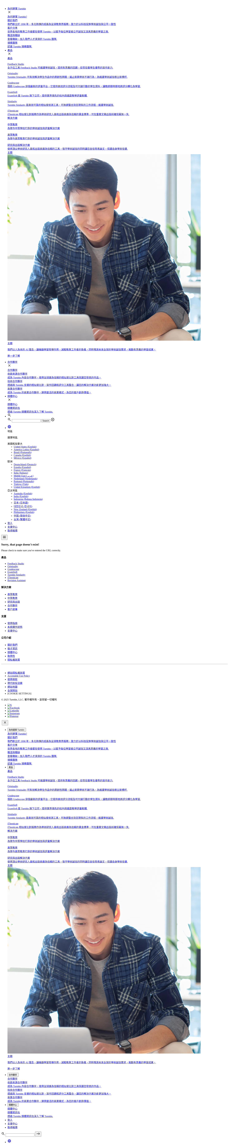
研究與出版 (13, 602)
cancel (53, 419)
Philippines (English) (24, 512)
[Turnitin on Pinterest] (12, 716)
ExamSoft (12, 572)
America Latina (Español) (26, 449)
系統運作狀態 (14, 627)
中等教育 (12, 598)
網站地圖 (12, 687)
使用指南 (12, 623)
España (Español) (22, 467)
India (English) (21, 496)
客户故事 (12, 609)
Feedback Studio (15, 563)
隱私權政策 (13, 659)
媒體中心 (12, 396)
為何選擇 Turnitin (16, 8)
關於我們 (12, 645)
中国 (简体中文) (22, 515)
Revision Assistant (16, 580)
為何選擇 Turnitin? (17, 16)
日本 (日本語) (21, 502)
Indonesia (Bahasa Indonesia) (28, 499)
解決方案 (12, 118)
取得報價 (12, 530)
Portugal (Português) (24, 481)
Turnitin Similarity (16, 574)
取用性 (11, 656)
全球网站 (12, 690)
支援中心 (12, 527)
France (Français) (22, 470)
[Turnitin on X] (9, 705)
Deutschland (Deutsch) (25, 464)
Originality (12, 566)
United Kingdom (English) (27, 487)
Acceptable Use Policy (18, 675)
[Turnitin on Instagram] (13, 713)
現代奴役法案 (14, 683)
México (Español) (22, 458)
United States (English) (25, 446)
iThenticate (12, 577)
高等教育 (12, 594)
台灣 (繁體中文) (22, 519)
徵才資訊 (12, 648)
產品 (9, 50)
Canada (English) (22, 455)
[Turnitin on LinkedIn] (13, 710)
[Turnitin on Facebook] (13, 707)
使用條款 (12, 679)
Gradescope (13, 569)
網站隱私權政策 (16, 673)
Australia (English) (23, 493)
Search (46, 421)
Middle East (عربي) (23, 475)
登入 (9, 523)
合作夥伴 (12, 362)
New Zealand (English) (25, 509)
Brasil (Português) (22, 452)
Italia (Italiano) (21, 473)
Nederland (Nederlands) (25, 478)
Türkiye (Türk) (21, 484)
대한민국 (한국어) (23, 506)
